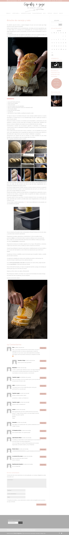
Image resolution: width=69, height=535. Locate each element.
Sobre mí (8, 13)
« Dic (52, 55)
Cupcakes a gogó (15, 377)
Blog (44, 13)
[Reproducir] (52, 67)
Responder (43, 348)
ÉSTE (25, 202)
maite (13, 385)
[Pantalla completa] (61, 67)
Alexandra (14, 422)
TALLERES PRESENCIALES (37, 13)
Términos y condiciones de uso (13, 530)
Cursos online (15, 13)
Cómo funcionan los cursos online (28, 530)
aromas (13, 409)
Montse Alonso (15, 448)
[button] (56, 65)
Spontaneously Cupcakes (17, 464)
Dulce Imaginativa (18, 533)
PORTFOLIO (50, 13)
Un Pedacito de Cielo (16, 430)
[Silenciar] (59, 67)
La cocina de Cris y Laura (17, 456)
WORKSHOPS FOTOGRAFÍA (26, 13)
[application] (56, 65)
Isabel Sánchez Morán (16, 437)
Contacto (55, 13)
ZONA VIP (61, 13)
